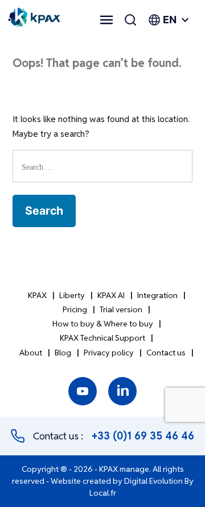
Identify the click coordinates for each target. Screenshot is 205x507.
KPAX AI (111, 295)
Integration (157, 295)
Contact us (166, 352)
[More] (106, 19)
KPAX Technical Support (102, 338)
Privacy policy (109, 352)
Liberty (72, 295)
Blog (63, 352)
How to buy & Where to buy (102, 324)
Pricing (75, 309)
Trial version (121, 309)
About (30, 352)
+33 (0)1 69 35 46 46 (143, 435)
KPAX (37, 295)
